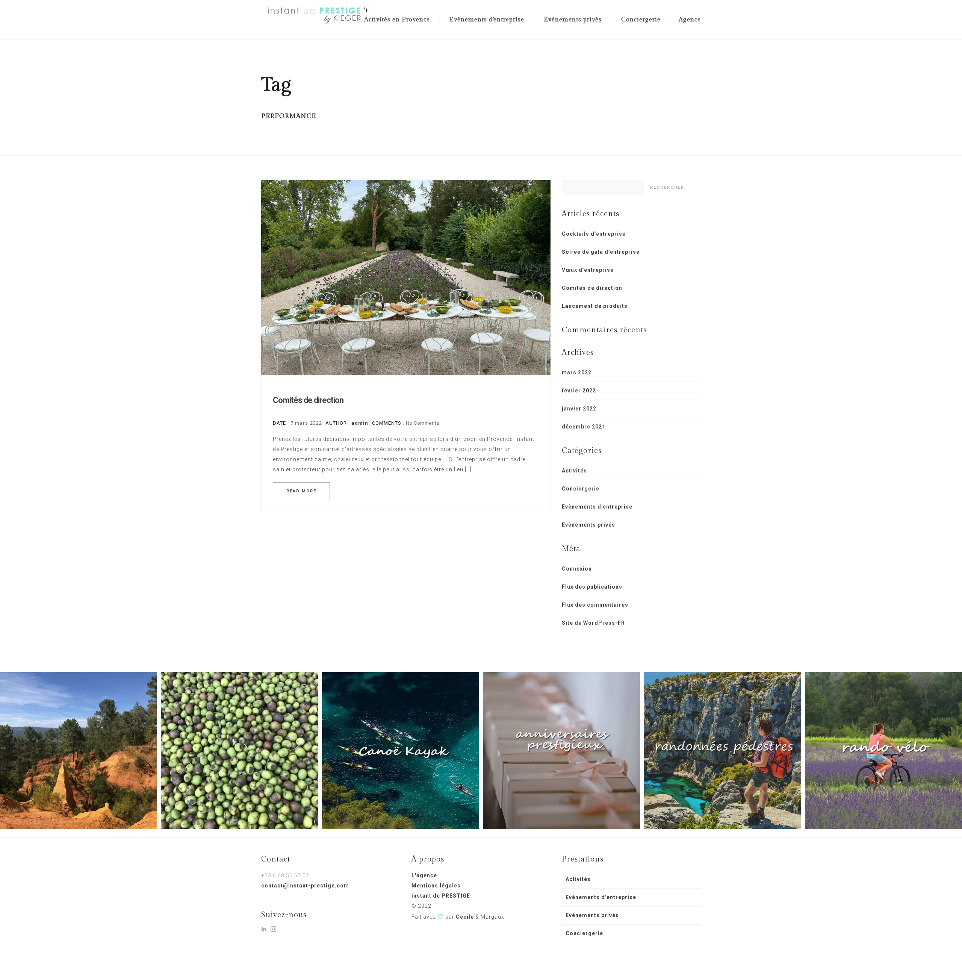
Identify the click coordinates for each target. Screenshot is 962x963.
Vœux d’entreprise (588, 270)
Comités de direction (308, 400)
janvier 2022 (579, 409)
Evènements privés (573, 19)
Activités (574, 471)
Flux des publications (592, 587)
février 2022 (579, 391)
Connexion (577, 569)
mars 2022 (576, 372)
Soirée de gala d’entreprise (601, 252)
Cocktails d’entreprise (594, 234)
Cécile (465, 917)
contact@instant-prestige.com (305, 886)
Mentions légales (436, 886)
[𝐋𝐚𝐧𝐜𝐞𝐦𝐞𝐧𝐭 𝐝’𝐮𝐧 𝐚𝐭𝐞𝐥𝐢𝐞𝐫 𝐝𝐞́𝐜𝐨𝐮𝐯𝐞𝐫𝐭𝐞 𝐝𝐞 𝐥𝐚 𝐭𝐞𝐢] (78, 750)
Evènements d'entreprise (597, 507)
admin (359, 423)
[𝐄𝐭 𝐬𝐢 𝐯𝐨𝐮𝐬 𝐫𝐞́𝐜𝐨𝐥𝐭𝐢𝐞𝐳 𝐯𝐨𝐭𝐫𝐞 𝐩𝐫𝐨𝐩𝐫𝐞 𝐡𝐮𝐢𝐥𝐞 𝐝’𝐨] (239, 750)
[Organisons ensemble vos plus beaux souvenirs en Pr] (400, 750)
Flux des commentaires (595, 605)
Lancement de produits (595, 306)
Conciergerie (641, 19)
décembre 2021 (583, 427)
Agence (690, 19)
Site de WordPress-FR (593, 623)
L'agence (424, 875)
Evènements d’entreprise (486, 19)
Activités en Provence (397, 19)
